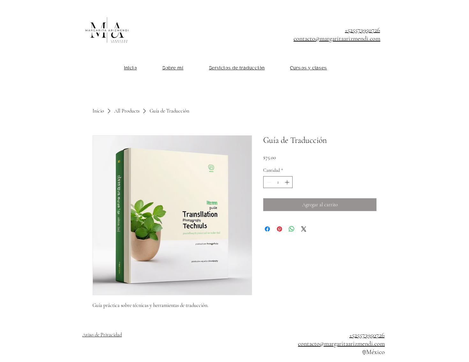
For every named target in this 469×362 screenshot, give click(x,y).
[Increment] (288, 182)
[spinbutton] (278, 182)
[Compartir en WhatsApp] (291, 229)
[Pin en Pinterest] (279, 229)
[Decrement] (268, 182)
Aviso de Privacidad (102, 335)
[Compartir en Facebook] (267, 229)
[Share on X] (304, 229)
